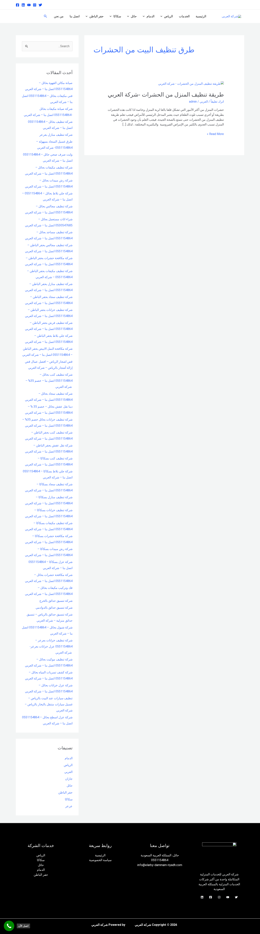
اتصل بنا (75, 16)
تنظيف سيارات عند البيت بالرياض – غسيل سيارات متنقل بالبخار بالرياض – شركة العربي (49, 704)
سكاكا (117, 16)
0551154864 (159, 860)
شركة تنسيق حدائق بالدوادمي (54, 607)
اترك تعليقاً (217, 101)
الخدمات (184, 16)
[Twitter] (40, 5)
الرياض (168, 16)
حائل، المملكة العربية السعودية (160, 855)
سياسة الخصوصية (100, 860)
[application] (162, 16)
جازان (69, 779)
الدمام (150, 16)
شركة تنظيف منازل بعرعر (56, 135)
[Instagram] (34, 5)
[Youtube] (29, 5)
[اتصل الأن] (9, 926)
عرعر (69, 806)
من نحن (59, 16)
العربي (204, 101)
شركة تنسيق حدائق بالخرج (56, 601)
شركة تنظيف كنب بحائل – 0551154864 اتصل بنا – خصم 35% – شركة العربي (49, 381)
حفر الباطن (96, 16)
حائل (134, 16)
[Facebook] (17, 5)
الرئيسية (201, 16)
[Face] (210, 897)
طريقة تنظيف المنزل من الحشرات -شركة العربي (166, 94)
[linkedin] (23, 5)
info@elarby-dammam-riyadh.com (159, 865)
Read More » (215, 134)
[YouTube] (227, 897)
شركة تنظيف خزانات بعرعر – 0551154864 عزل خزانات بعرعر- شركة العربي (51, 646)
